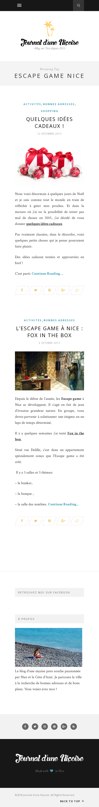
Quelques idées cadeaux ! (49, 122)
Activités (32, 104)
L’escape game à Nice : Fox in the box (49, 332)
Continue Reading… (47, 273)
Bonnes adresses (59, 104)
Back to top (70, 801)
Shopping (49, 111)
